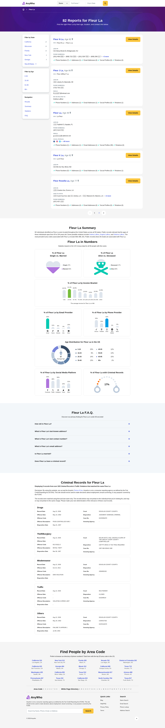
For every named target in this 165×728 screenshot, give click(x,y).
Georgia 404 (59, 666)
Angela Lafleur (105, 234)
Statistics (28, 111)
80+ (26, 89)
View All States (29, 64)
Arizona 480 (128, 672)
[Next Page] (103, 213)
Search (88, 711)
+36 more (66, 141)
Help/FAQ (103, 703)
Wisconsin (28, 46)
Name (61, 3)
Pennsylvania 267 (37, 678)
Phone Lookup (124, 707)
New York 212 (60, 660)
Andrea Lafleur (58, 99)
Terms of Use (78, 490)
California (28, 42)
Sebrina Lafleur (119, 234)
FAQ (26, 115)
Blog (101, 700)
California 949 (105, 666)
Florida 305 (82, 660)
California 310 (37, 660)
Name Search (124, 700)
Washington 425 (37, 672)
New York (28, 55)
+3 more (106, 56)
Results (27, 102)
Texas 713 (128, 666)
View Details (133, 39)
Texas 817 (128, 678)
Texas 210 (59, 678)
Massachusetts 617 (105, 672)
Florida (27, 51)
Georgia (27, 59)
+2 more (108, 196)
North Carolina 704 (105, 678)
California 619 (82, 678)
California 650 (60, 672)
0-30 (26, 76)
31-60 (27, 80)
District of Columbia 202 (128, 660)
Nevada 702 (105, 660)
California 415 (37, 666)
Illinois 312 (82, 666)
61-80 (27, 85)
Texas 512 (82, 672)
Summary (28, 106)
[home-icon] (23, 9)
